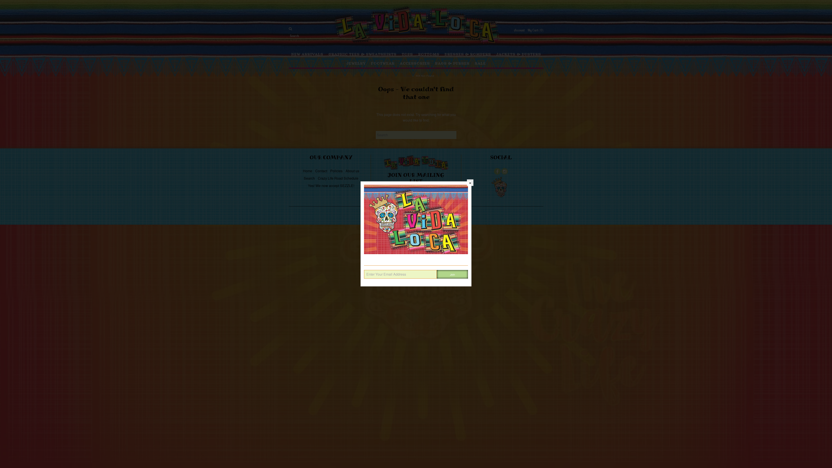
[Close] (470, 182)
